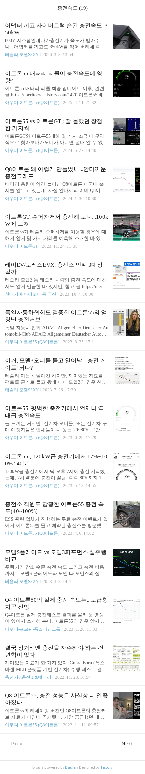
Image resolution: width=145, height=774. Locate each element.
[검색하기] (136, 7)
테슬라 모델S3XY (22, 54)
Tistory (106, 767)
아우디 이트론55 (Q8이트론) (32, 102)
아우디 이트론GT (21, 246)
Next (127, 743)
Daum (70, 767)
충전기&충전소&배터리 (28, 677)
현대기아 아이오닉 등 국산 (30, 294)
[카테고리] (8, 7)
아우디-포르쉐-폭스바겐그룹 (32, 629)
